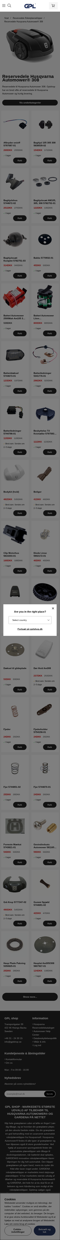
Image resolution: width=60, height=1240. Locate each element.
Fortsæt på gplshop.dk (30, 629)
